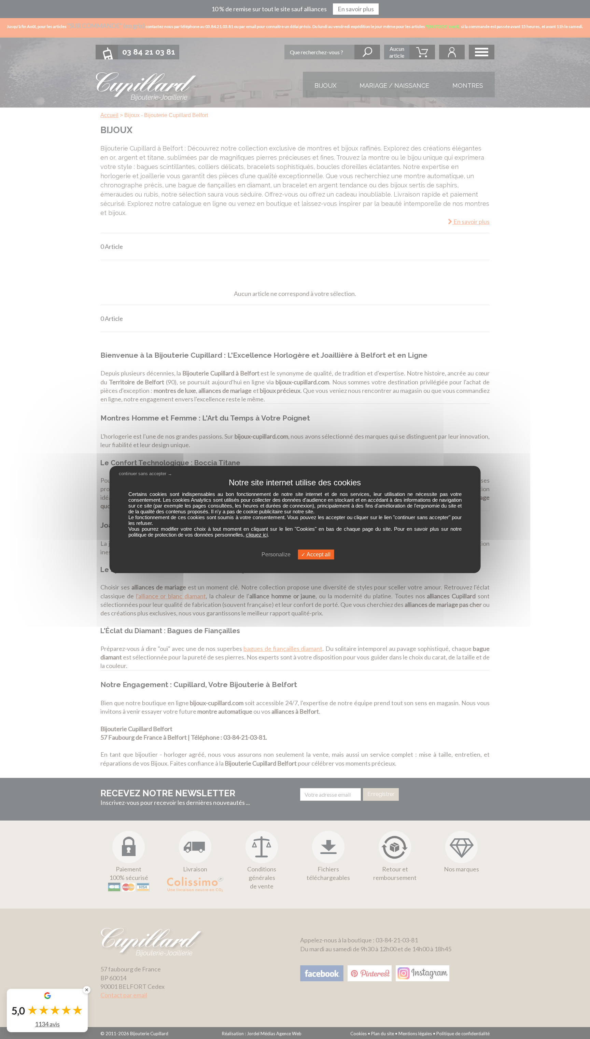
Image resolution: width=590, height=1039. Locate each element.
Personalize (276, 554)
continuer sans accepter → (145, 473)
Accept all (318, 554)
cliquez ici (257, 535)
